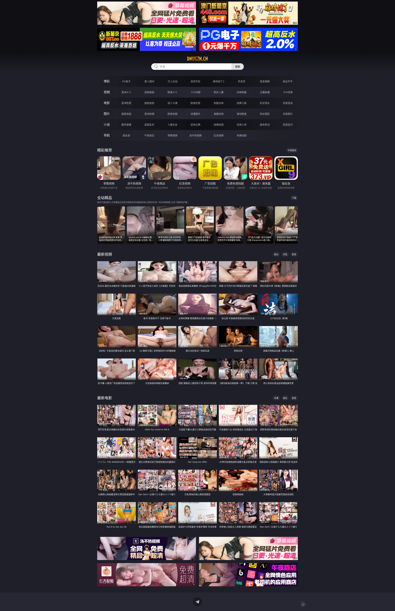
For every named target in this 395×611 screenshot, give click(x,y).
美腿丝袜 (219, 114)
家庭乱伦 (149, 124)
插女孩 (126, 135)
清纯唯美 (242, 114)
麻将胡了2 (218, 81)
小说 (107, 124)
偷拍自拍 (149, 103)
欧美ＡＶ (172, 92)
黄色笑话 (265, 124)
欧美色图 (172, 114)
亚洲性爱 (126, 103)
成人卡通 (172, 103)
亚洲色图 (149, 114)
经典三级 (242, 103)
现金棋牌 (265, 81)
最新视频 (104, 254)
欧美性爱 (195, 103)
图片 (107, 114)
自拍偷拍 (149, 92)
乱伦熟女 (265, 103)
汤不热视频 (195, 135)
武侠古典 (195, 124)
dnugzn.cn (197, 59)
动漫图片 (195, 114)
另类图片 (288, 114)
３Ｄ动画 (195, 92)
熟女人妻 (219, 92)
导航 (107, 135)
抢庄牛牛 (288, 81)
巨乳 (285, 254)
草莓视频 (172, 135)
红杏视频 (219, 135)
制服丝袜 (219, 103)
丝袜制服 (242, 92)
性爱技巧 (288, 124)
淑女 (285, 397)
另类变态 (288, 103)
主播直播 (265, 92)
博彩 (107, 81)
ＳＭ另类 (288, 92)
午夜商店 (149, 135)
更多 (294, 254)
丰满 (276, 397)
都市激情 (126, 124)
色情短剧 (242, 135)
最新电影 (104, 397)
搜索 (237, 66)
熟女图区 (265, 114)
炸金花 (241, 81)
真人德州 (149, 81)
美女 (276, 254)
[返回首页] (303, 604)
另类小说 (242, 124)
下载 (294, 197)
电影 (107, 103)
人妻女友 (172, 124)
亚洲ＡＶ (126, 92)
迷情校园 (219, 124)
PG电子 (126, 81)
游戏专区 (195, 81)
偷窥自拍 (126, 114)
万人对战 (172, 81)
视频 (107, 92)
